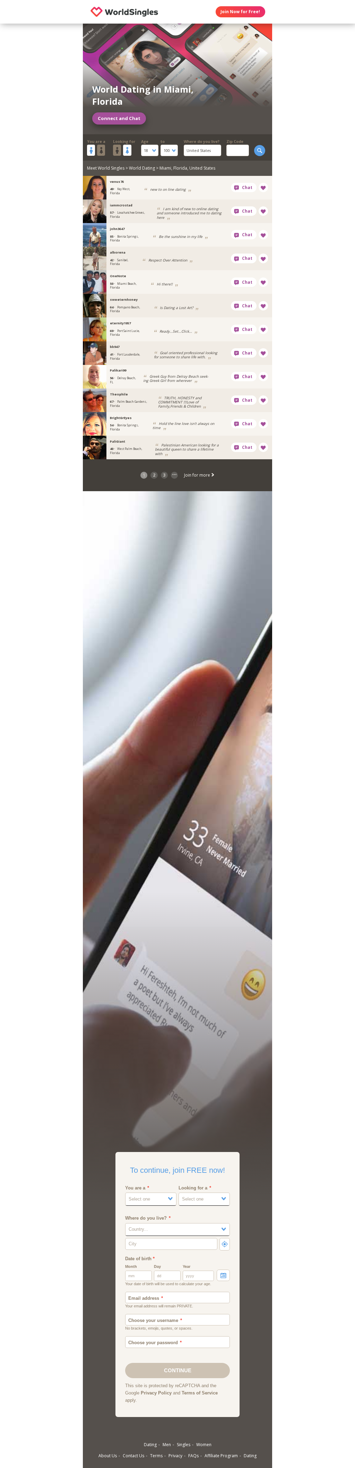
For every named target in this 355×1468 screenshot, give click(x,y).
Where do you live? (201, 141)
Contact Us (133, 1456)
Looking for (124, 141)
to (163, 141)
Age (144, 141)
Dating (150, 1445)
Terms (156, 1456)
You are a (96, 141)
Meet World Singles (105, 168)
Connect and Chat (119, 118)
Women (203, 1445)
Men (167, 1445)
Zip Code (234, 141)
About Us (107, 1456)
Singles (183, 1445)
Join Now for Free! (240, 12)
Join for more (197, 475)
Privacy (175, 1456)
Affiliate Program (221, 1456)
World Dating (142, 168)
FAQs (193, 1456)
